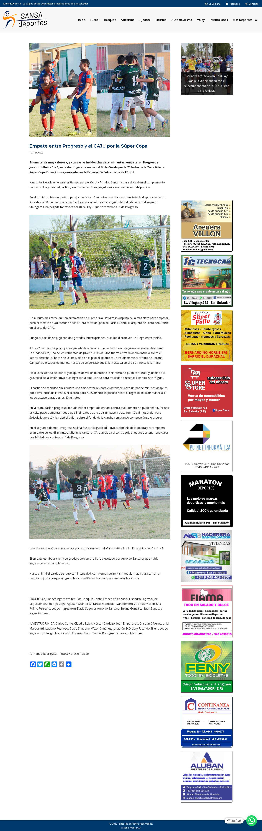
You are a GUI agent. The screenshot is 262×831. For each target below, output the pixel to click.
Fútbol (94, 20)
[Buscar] (256, 20)
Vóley (201, 20)
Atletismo (128, 20)
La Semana (214, 3)
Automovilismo (181, 20)
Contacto (254, 3)
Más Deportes (242, 20)
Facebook (235, 3)
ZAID (138, 827)
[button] (251, 820)
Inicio (81, 20)
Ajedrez (145, 20)
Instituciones (219, 20)
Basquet (110, 20)
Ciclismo (160, 20)
